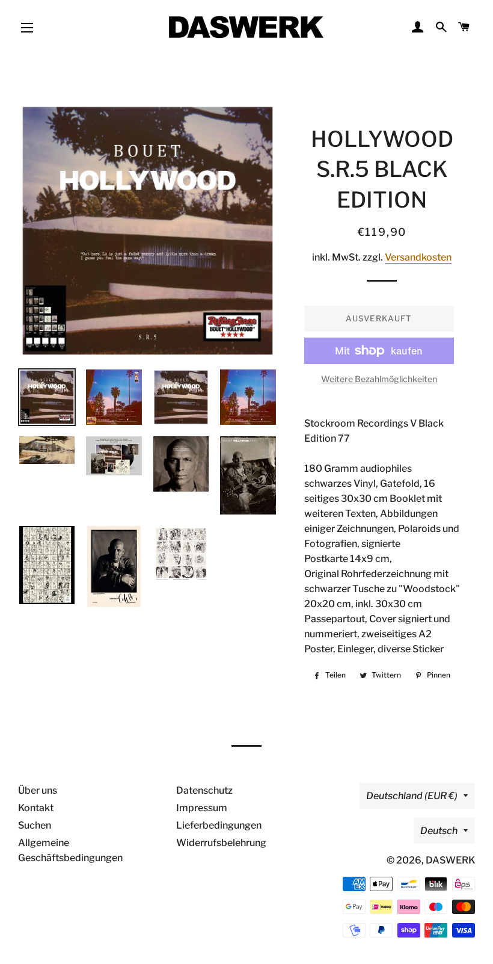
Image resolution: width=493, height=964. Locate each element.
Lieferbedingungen (219, 825)
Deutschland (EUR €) (412, 796)
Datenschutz (204, 790)
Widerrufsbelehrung (221, 842)
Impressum (201, 808)
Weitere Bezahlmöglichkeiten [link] (379, 379)
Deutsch (439, 830)
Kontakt (36, 808)
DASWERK (450, 860)
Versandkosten (418, 257)
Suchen (34, 825)
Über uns (37, 790)
